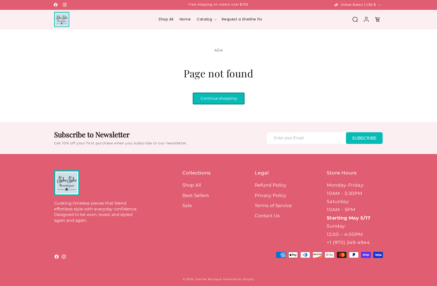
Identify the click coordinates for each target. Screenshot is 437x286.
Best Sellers (195, 195)
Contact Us (267, 215)
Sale (187, 205)
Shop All (191, 185)
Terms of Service (273, 205)
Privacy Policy (270, 195)
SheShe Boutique (208, 279)
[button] (206, 19)
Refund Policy (270, 185)
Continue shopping (219, 98)
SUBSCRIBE (364, 138)
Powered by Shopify (238, 279)
